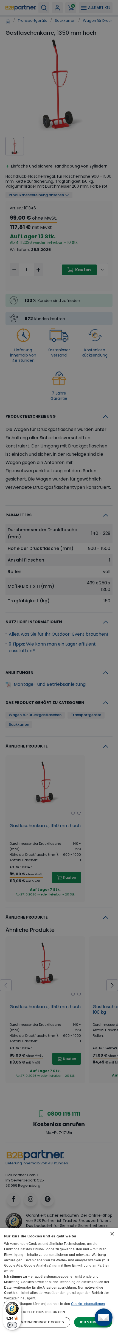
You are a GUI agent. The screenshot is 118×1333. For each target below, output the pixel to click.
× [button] (112, 1234)
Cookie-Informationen (88, 1304)
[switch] (12, 1325)
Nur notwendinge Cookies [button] (38, 1322)
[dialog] (59, 1280)
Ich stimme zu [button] (93, 1322)
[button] (59, 1311)
